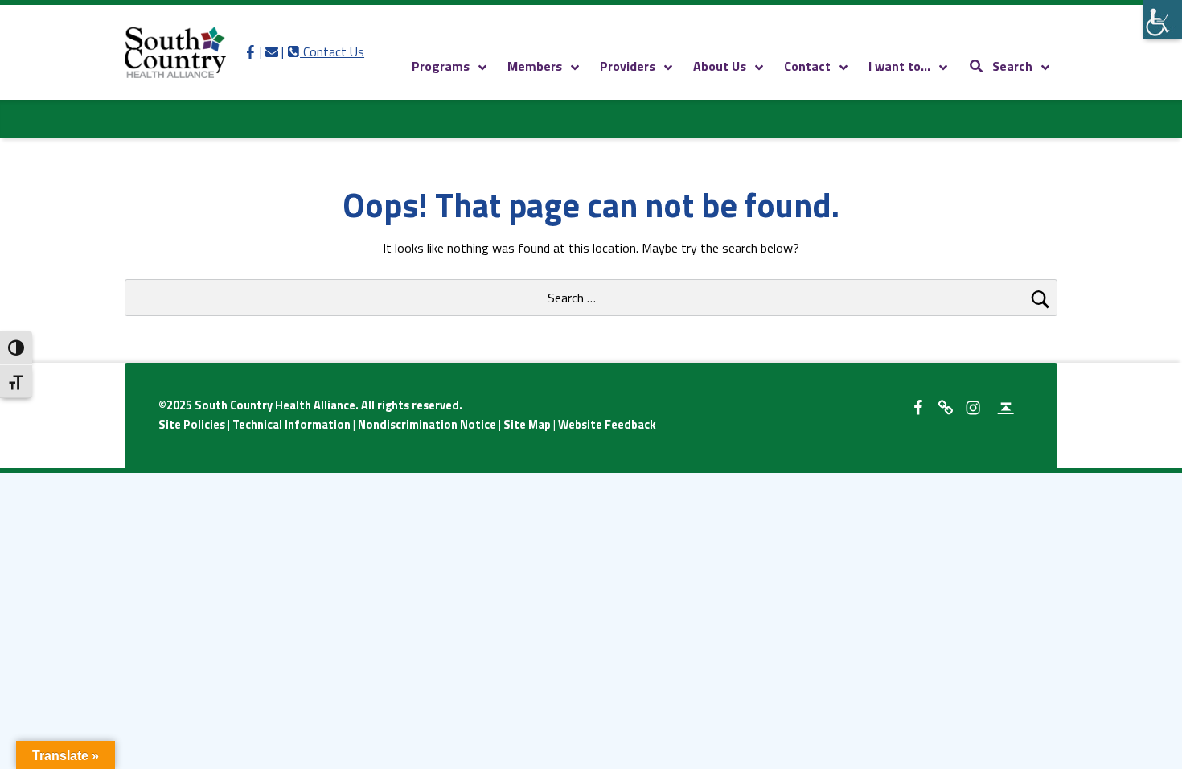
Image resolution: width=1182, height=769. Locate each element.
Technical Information (291, 425)
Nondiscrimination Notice (427, 425)
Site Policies (191, 425)
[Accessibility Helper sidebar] (1162, 19)
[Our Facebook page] (250, 51)
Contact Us (325, 51)
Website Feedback (607, 425)
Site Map (527, 425)
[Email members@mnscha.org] (271, 51)
